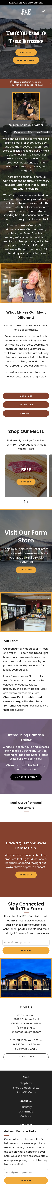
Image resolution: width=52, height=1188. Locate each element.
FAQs (40, 84)
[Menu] (3, 12)
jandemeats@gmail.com (26, 1032)
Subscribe (26, 1180)
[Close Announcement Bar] (50, 83)
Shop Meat (26, 1083)
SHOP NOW (26, 482)
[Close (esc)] (48, 1128)
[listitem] (26, 2)
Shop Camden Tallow (26, 1087)
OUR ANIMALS (26, 404)
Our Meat (26, 1116)
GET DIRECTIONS (26, 1057)
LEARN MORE (26, 570)
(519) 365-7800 (26, 1027)
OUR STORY (26, 395)
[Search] (48, 12)
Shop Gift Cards (26, 1092)
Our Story (26, 1107)
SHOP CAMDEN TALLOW (26, 777)
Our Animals (26, 1111)
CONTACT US (26, 875)
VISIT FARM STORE (26, 60)
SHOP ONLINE (26, 52)
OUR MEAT (26, 413)
